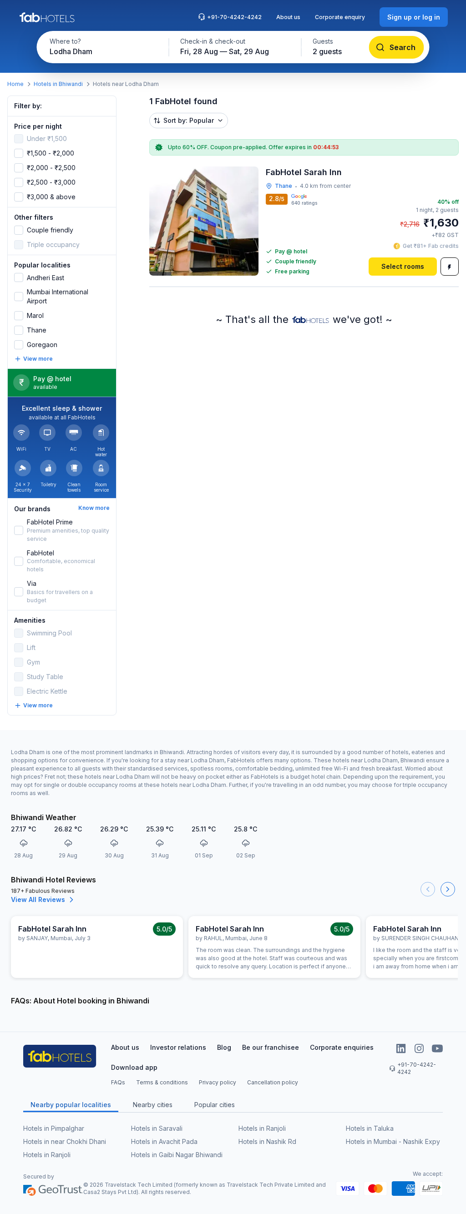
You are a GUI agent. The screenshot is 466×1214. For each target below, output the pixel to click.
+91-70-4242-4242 (234, 17)
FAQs (118, 1082)
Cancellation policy (272, 1082)
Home (15, 84)
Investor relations (178, 1047)
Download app (134, 1067)
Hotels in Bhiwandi (58, 84)
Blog (224, 1047)
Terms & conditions (162, 1082)
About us (288, 17)
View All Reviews (38, 899)
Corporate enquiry (340, 17)
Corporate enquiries (342, 1047)
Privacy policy (217, 1082)
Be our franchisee (270, 1047)
